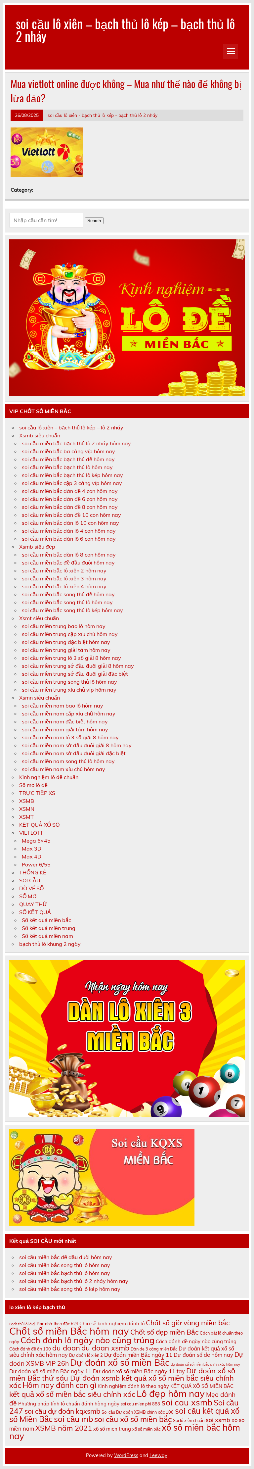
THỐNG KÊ (32, 872)
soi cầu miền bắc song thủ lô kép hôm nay (72, 610)
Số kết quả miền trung (48, 928)
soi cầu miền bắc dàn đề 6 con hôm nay (70, 499)
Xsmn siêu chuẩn (39, 697)
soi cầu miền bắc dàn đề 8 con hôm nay (70, 507)
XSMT (26, 816)
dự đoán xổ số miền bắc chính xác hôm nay (205, 1364)
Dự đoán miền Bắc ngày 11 (138, 1354)
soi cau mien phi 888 (140, 1403)
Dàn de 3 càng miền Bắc (154, 1348)
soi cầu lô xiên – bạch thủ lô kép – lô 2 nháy (71, 427)
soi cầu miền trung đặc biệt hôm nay (66, 642)
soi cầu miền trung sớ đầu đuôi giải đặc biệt (75, 673)
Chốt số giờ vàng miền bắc (188, 1322)
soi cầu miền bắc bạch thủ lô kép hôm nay (72, 475)
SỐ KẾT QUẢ (35, 912)
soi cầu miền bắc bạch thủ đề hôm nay (68, 459)
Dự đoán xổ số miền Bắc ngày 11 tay (139, 1371)
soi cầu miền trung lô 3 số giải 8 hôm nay (71, 658)
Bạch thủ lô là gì (22, 1324)
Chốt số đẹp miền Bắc (164, 1332)
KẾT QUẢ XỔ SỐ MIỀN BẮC (201, 1386)
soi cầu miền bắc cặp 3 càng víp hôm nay (72, 483)
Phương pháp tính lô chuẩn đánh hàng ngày (68, 1403)
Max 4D (31, 856)
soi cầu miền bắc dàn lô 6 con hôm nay (69, 538)
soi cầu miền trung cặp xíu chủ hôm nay (70, 634)
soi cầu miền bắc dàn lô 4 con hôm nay (69, 530)
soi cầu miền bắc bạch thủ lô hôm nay (67, 467)
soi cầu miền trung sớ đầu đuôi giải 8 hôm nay (78, 665)
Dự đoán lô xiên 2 (86, 1355)
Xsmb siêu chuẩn (39, 435)
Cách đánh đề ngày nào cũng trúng (196, 1341)
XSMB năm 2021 (63, 1428)
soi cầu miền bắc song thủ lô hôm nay (67, 602)
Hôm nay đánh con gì (59, 1385)
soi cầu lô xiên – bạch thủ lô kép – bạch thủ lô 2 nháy (125, 29)
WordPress (126, 1455)
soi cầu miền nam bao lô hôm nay (62, 705)
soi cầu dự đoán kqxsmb (62, 1411)
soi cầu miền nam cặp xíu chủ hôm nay (68, 713)
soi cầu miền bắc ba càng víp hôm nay (68, 451)
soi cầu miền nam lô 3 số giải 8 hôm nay (70, 737)
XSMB (26, 801)
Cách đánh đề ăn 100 (30, 1348)
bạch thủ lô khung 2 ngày (50, 944)
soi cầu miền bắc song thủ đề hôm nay (68, 594)
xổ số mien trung (112, 1429)
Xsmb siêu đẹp (37, 546)
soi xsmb (218, 1419)
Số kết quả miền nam (47, 936)
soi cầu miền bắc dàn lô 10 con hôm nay (70, 522)
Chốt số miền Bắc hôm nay (69, 1331)
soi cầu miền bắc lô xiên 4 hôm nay (64, 586)
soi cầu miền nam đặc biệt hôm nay (65, 721)
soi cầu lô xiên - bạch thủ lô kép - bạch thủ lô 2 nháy (102, 115)
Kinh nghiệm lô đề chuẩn (48, 777)
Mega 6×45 (36, 840)
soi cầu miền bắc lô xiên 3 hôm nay (64, 578)
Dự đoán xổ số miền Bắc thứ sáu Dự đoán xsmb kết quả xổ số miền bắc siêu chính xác (122, 1378)
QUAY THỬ (33, 904)
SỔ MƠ (27, 896)
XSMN (26, 809)
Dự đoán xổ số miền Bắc (119, 1362)
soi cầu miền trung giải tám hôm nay (66, 650)
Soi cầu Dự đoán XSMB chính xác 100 (138, 1412)
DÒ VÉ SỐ (31, 888)
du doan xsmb (105, 1347)
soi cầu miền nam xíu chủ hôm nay (63, 769)
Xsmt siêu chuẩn (39, 618)
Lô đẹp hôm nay (171, 1393)
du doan (66, 1347)
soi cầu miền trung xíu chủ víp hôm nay (69, 689)
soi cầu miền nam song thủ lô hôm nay (68, 761)
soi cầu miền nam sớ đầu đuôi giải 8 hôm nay (77, 745)
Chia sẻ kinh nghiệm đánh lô (112, 1323)
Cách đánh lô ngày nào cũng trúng (87, 1340)
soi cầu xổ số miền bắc (133, 1419)
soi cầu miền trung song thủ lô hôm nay (69, 681)
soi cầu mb (73, 1419)
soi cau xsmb (186, 1402)
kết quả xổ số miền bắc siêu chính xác (72, 1394)
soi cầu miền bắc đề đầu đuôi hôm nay (68, 562)
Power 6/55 (36, 864)
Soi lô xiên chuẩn (188, 1420)
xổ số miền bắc (146, 1429)
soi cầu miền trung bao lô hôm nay (64, 626)
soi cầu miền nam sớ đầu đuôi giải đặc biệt (74, 753)
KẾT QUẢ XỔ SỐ (39, 824)
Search (94, 220)
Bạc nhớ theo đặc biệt (57, 1323)
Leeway (158, 1455)
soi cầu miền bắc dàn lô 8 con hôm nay (69, 554)
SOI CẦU (29, 880)
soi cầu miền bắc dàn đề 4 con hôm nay (70, 491)
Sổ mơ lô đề (33, 785)
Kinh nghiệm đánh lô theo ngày (133, 1386)
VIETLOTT (31, 832)
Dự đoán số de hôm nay (203, 1354)
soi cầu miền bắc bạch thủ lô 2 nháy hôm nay (76, 443)
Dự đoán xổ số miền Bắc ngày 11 (50, 1371)
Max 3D (31, 848)
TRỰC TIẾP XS (37, 793)
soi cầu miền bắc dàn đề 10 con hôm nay (71, 515)
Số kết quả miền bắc (46, 920)
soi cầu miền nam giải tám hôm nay (65, 729)
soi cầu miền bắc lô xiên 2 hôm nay (64, 570)
